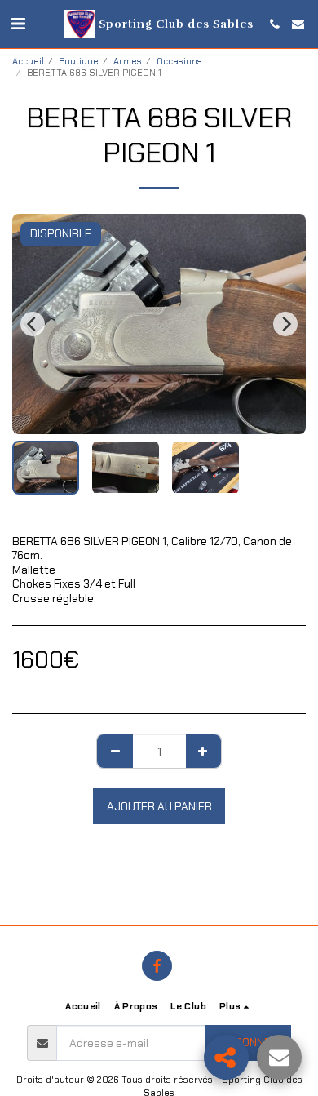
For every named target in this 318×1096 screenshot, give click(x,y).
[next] (285, 324)
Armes (127, 61)
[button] (18, 23)
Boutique (79, 61)
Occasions (179, 61)
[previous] (32, 324)
